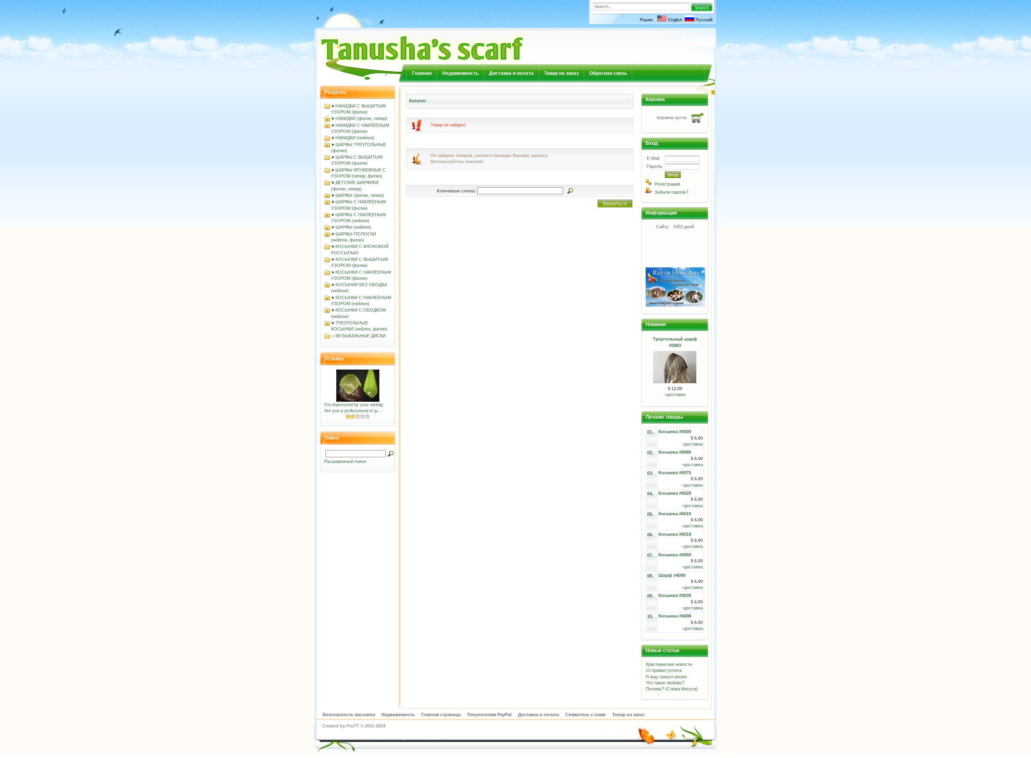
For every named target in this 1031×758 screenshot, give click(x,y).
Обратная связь (608, 73)
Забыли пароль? (671, 192)
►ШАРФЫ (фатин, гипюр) (357, 195)
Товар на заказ (561, 73)
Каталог (417, 100)
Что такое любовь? (665, 682)
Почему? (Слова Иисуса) (672, 688)
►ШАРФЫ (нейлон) (351, 227)
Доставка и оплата (511, 73)
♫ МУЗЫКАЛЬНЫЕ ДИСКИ (358, 335)
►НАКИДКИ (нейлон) (353, 137)
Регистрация (667, 184)
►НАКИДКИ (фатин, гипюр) (359, 118)
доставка (676, 394)
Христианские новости (669, 664)
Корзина (655, 99)
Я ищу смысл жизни (666, 676)
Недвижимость (460, 73)
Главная (422, 73)
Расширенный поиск (345, 461)
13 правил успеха (664, 670)
